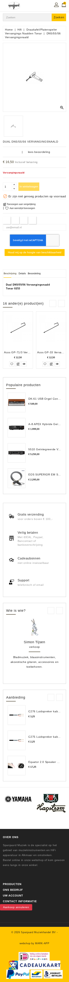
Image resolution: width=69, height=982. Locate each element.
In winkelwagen (29, 186)
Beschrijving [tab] (10, 273)
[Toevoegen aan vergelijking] (18, 363)
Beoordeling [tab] (34, 273)
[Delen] (7, 220)
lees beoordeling (39, 151)
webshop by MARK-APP (34, 943)
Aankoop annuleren (16, 907)
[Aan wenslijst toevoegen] (11, 363)
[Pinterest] (32, 220)
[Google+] (24, 220)
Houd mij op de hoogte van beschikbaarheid (34, 252)
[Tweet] (15, 220)
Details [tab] (22, 273)
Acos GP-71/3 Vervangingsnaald (25, 352)
